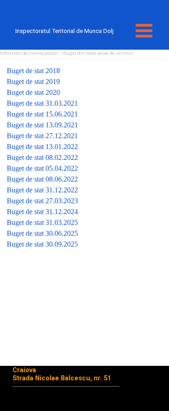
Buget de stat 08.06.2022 (42, 179)
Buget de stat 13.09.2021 (42, 125)
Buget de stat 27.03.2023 (42, 201)
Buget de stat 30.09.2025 (42, 244)
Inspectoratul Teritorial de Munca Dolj (64, 31)
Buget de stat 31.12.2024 (42, 211)
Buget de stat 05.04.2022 (42, 168)
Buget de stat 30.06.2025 (42, 233)
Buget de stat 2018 (33, 71)
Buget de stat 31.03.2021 (42, 103)
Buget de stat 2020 (33, 92)
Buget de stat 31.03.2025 (42, 222)
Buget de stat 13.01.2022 (42, 146)
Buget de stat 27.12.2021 (42, 136)
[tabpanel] (84, 157)
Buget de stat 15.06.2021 (42, 114)
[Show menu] (144, 30)
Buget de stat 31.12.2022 (42, 190)
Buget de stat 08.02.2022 (42, 157)
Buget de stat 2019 (33, 81)
